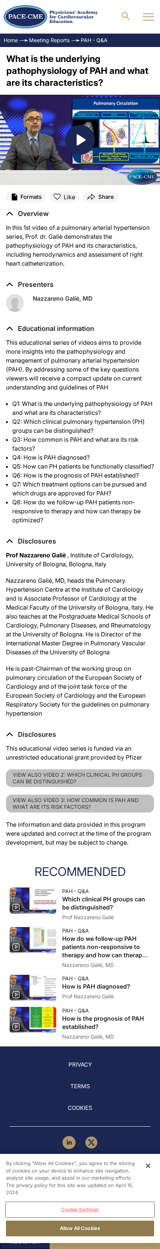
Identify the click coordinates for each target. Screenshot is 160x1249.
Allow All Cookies (80, 1228)
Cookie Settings (80, 1209)
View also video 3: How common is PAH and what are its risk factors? (75, 803)
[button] (50, 329)
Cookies (80, 1107)
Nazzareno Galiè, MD (63, 298)
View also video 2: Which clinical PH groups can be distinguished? (77, 778)
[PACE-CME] (51, 16)
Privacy (80, 1064)
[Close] (148, 1166)
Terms (80, 1086)
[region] (80, 1198)
